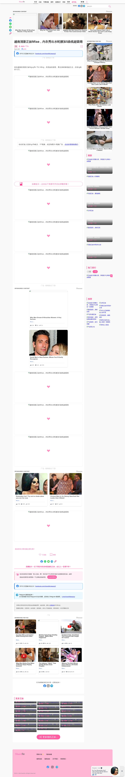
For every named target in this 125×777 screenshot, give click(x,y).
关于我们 (55, 759)
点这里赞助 (52, 577)
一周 (89, 272)
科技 (64, 2)
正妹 (40, 2)
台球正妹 (90, 220)
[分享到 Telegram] (52, 561)
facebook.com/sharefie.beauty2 (45, 54)
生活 (35, 2)
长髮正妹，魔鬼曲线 (94, 203)
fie (24, 2)
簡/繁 (82, 2)
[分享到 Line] (48, 561)
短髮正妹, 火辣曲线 (93, 186)
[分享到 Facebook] (41, 561)
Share (21, 2)
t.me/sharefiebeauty (68, 597)
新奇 (52, 2)
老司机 (74, 2)
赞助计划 (39, 754)
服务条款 (39, 759)
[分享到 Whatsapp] (45, 561)
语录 (68, 2)
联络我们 (63, 759)
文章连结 (52, 605)
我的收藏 (49, 754)
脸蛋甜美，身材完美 (94, 237)
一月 (95, 272)
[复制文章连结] (55, 561)
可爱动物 (46, 2)
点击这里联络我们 (71, 144)
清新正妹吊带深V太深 (94, 254)
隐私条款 (47, 759)
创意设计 (58, 2)
